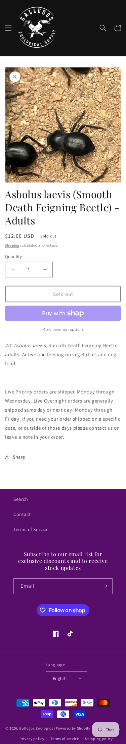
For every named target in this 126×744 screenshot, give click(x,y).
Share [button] (19, 457)
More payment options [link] (63, 329)
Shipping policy (99, 738)
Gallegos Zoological (37, 728)
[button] (8, 27)
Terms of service (64, 738)
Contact (22, 514)
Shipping (12, 245)
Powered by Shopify (73, 728)
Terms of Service (31, 529)
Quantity (13, 256)
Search (20, 499)
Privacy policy (31, 738)
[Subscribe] (104, 586)
